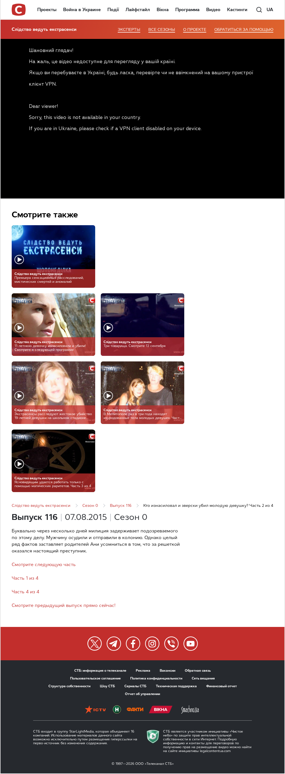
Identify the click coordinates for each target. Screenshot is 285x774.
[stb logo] (19, 10)
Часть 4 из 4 (25, 591)
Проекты (46, 9)
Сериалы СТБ (135, 686)
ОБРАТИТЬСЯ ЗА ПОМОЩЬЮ (243, 29)
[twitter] (94, 643)
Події (113, 9)
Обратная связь (198, 671)
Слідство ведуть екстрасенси (44, 29)
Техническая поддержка (176, 686)
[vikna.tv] (161, 710)
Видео (213, 9)
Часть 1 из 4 (25, 578)
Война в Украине (82, 9)
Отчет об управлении (142, 694)
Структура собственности (69, 686)
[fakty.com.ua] (135, 710)
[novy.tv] (117, 710)
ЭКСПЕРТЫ (129, 29)
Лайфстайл (138, 9)
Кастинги (237, 9)
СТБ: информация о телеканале (100, 671)
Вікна (163, 9)
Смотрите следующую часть (44, 564)
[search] (259, 10)
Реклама (143, 671)
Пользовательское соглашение (95, 678)
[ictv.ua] (95, 710)
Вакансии (167, 671)
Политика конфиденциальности (156, 678)
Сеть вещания (203, 678)
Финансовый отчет (221, 686)
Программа (187, 9)
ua (270, 9)
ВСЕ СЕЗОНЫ (161, 29)
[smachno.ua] (190, 710)
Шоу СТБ (107, 686)
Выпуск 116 (120, 505)
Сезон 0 (90, 505)
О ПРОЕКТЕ (194, 29)
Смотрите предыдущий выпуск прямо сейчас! (64, 605)
